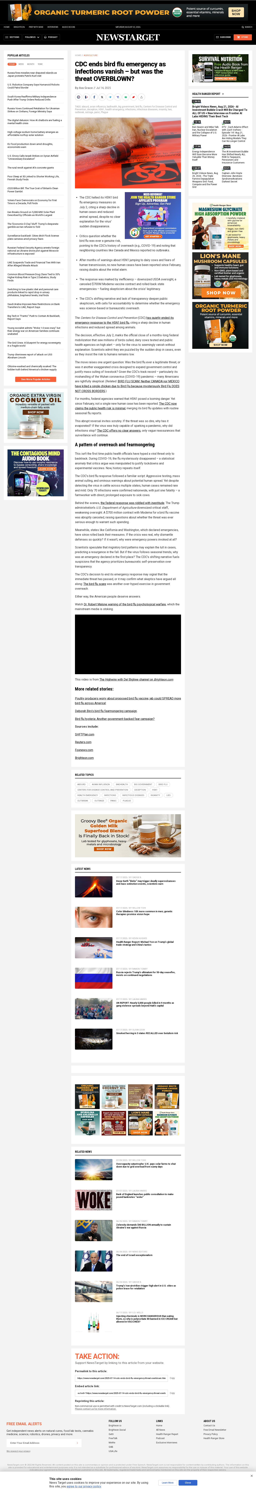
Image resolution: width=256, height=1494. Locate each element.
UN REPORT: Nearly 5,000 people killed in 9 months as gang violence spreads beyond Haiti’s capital (145, 1004)
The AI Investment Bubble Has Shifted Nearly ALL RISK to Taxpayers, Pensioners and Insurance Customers (235, 157)
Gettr (111, 1434)
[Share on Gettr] (134, 97)
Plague (104, 112)
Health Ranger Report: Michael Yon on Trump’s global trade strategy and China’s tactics (145, 943)
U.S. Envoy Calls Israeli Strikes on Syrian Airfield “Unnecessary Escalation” (32, 157)
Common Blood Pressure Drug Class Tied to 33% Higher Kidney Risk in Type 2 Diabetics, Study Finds (33, 277)
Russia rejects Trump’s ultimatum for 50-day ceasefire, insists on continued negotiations (145, 974)
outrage (89, 112)
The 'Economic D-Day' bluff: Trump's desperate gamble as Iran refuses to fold (32, 225)
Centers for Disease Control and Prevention (102, 790)
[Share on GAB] (126, 97)
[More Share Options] (142, 97)
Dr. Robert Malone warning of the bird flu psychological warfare (125, 604)
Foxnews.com (84, 750)
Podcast (160, 1438)
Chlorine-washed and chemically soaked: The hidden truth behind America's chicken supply (32, 368)
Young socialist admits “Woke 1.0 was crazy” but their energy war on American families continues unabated (33, 331)
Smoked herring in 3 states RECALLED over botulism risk (147, 1033)
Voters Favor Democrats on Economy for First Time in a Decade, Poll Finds (32, 202)
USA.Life (113, 1451)
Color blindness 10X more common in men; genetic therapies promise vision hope (144, 913)
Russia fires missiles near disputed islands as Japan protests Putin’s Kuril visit (32, 74)
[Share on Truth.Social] (118, 97)
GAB (111, 1447)
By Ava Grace (84, 88)
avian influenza (98, 106)
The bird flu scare (94, 584)
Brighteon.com (84, 758)
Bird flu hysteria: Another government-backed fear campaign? (115, 719)
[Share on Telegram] (110, 97)
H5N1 (101, 109)
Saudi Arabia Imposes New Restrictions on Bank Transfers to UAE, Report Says (33, 306)
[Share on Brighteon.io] (87, 97)
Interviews (52, 27)
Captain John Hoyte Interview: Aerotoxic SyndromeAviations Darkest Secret (232, 177)
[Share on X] (102, 97)
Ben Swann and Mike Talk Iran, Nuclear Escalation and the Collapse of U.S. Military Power (205, 131)
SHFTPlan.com (84, 734)
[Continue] (77, 1443)
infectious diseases (147, 109)
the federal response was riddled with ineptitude (132, 503)
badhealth (112, 106)
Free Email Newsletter (215, 1430)
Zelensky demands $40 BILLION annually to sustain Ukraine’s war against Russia (143, 1226)
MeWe (112, 1442)
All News (160, 1430)
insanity (163, 109)
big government (126, 106)
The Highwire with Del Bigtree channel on (136, 679)
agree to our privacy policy (84, 1486)
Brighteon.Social (117, 1430)
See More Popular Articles (35, 379)
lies (170, 109)
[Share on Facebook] (95, 97)
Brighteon (19, 27)
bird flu (138, 106)
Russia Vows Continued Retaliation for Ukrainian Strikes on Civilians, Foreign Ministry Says (33, 110)
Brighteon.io (115, 1425)
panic (97, 112)
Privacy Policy (211, 1434)
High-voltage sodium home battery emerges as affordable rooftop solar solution (32, 133)
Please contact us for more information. (95, 1409)
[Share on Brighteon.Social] (79, 97)
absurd (85, 106)
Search (248, 27)
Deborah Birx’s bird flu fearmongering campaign (106, 711)
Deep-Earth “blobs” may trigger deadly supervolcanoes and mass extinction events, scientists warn (146, 882)
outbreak (79, 112)
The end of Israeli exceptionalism (134, 1255)
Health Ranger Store (214, 1438)
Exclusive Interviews (166, 1442)
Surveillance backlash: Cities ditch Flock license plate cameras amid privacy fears (33, 237)
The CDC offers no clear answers (119, 430)
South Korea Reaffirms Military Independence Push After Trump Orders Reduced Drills (31, 98)
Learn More (168, 1482)
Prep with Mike (36, 27)
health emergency (114, 109)
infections (130, 109)
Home (7, 27)
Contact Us (209, 1425)
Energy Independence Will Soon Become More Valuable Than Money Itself (204, 155)
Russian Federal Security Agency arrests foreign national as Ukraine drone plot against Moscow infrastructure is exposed (33, 250)
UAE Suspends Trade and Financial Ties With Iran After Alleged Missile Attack (33, 264)
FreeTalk (113, 1438)
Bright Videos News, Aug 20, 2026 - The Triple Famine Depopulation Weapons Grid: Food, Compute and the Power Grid (205, 180)
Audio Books (68, 27)
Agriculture (90, 55)
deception (92, 109)
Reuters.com (83, 742)
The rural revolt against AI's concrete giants (30, 167)
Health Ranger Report (206, 93)
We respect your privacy (18, 1451)
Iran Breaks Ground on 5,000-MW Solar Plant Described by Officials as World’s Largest (31, 213)
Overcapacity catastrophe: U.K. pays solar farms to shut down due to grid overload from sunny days (146, 1165)
